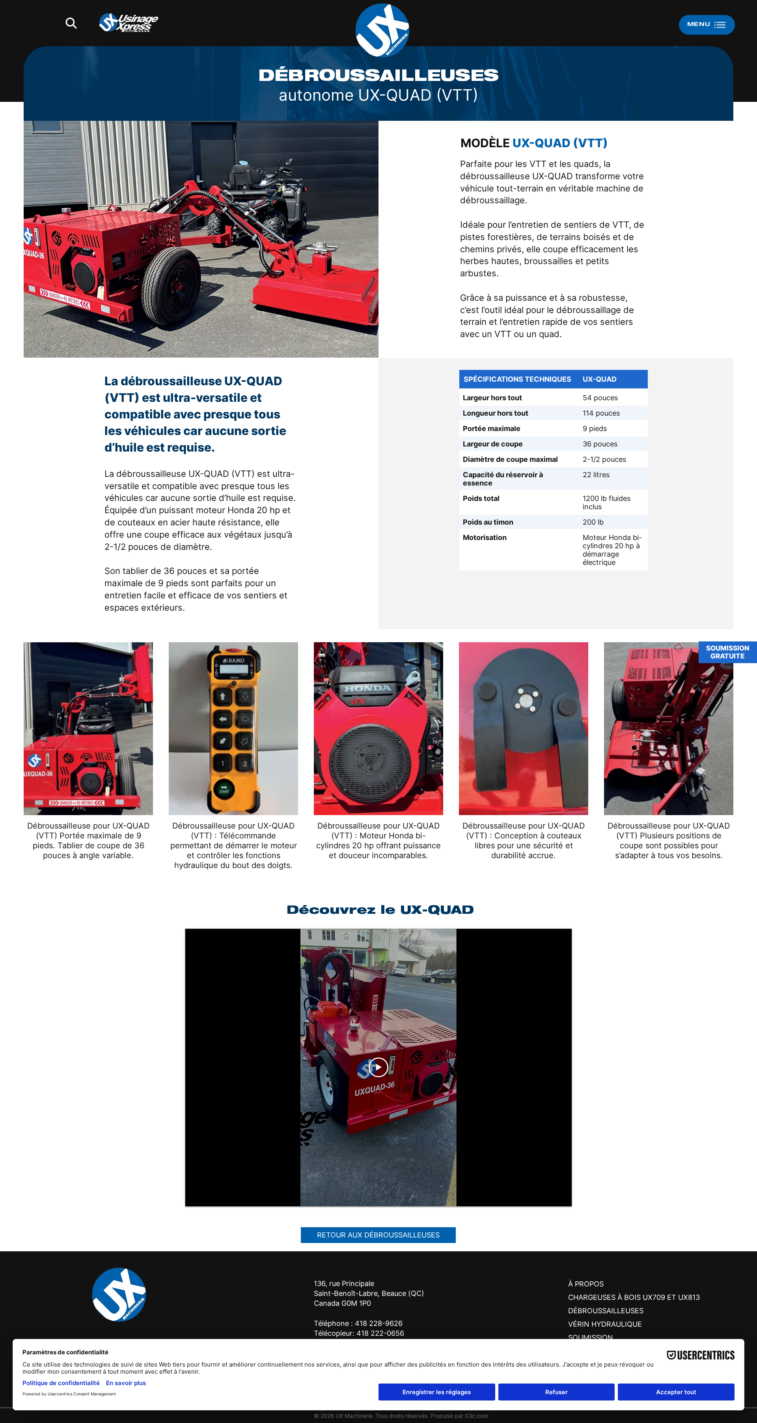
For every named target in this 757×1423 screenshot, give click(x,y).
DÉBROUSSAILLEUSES (605, 1311)
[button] (71, 23)
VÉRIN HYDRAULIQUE (605, 1324)
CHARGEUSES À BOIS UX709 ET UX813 (613, 1297)
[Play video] (378, 1067)
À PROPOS (586, 1284)
